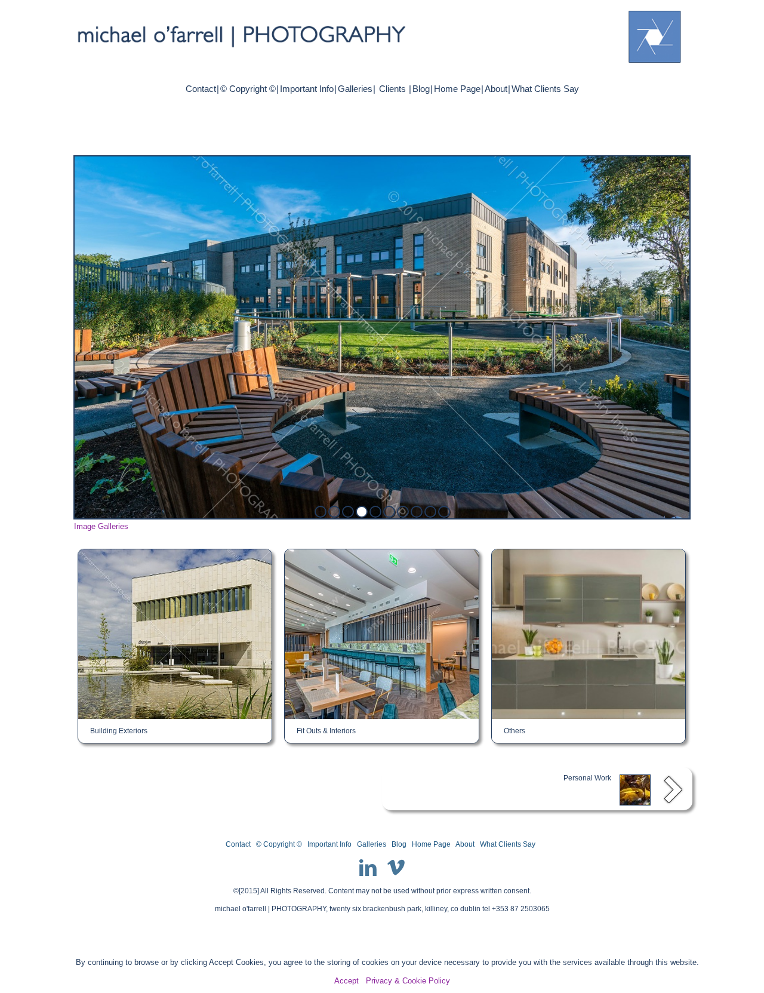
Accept (346, 980)
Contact (201, 89)
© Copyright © (248, 89)
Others (514, 731)
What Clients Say (545, 89)
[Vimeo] (396, 867)
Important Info (307, 89)
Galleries (355, 89)
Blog (421, 89)
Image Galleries (101, 526)
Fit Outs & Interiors (326, 731)
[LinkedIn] (368, 867)
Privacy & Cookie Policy (408, 980)
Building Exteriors (118, 731)
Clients (392, 89)
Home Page (457, 89)
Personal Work (587, 778)
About (496, 89)
